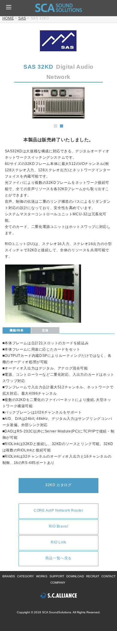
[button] (8, 7)
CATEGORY (25, 576)
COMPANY (57, 582)
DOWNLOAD (75, 576)
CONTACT (108, 576)
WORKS (41, 576)
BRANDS (8, 576)
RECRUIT (92, 576)
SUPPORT (57, 576)
